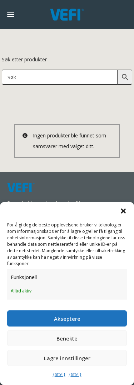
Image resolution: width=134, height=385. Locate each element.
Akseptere (67, 318)
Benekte (67, 338)
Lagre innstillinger (67, 358)
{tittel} (59, 374)
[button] (123, 211)
